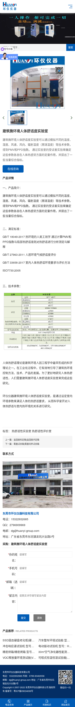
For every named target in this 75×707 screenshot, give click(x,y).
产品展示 (28, 704)
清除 (39, 617)
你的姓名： (12, 557)
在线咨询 (13, 169)
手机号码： (12, 571)
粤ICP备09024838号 (23, 690)
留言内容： (12, 598)
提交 (23, 617)
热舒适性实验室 (21, 431)
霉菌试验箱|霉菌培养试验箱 (26, 443)
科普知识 (47, 704)
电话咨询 (9, 704)
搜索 (70, 47)
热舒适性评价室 (41, 431)
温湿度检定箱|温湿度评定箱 (26, 439)
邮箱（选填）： (11, 585)
